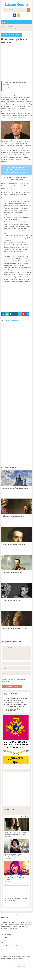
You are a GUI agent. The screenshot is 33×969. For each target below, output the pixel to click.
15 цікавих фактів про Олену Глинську (16, 628)
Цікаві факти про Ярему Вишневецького (13, 710)
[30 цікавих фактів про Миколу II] (16, 562)
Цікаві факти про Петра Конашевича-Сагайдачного (14, 701)
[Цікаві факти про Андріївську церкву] (16, 478)
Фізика (5, 937)
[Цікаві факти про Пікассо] (16, 590)
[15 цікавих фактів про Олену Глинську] (16, 618)
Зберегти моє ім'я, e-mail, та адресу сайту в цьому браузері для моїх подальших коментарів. (16, 679)
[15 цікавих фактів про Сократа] (16, 506)
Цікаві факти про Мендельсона (14, 544)
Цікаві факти (16, 4)
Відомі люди (8, 35)
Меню (4, 22)
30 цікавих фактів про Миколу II (14, 572)
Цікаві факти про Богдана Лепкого (17, 704)
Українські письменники (12, 320)
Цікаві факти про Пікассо (11, 600)
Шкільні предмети (7, 934)
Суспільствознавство (9, 940)
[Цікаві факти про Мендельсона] (16, 534)
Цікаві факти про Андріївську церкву (16, 488)
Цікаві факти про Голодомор (15, 707)
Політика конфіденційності (9, 945)
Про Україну (16, 35)
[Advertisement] (16, 62)
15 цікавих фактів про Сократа (13, 516)
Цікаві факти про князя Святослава (17, 698)
